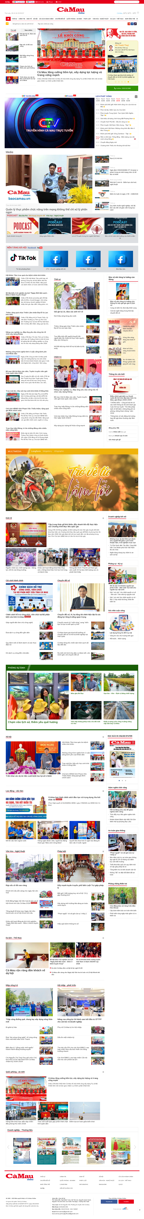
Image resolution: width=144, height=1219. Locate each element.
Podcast (12, 215)
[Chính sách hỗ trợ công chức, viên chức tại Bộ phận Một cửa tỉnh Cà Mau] (29, 597)
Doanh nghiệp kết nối (117, 516)
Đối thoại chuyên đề (37, 216)
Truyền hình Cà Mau (88, 269)
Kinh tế (29, 19)
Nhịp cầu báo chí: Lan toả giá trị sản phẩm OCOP (55, 237)
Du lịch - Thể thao (116, 19)
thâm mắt (117, 432)
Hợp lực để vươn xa (78, 236)
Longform (36, 451)
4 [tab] (125, 81)
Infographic (59, 451)
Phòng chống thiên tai (117, 883)
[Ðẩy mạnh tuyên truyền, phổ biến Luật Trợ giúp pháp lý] (80, 868)
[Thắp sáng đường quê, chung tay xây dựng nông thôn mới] (29, 1002)
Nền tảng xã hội (17, 247)
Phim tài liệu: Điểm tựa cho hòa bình (112, 110)
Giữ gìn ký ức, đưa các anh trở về (23, 24)
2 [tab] (118, 81)
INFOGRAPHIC (83, 1184)
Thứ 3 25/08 (103, 100)
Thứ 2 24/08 (98, 100)
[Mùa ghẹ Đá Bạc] (86, 682)
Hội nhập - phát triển (66, 985)
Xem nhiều (28, 30)
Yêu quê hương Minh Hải (120, 269)
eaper (50, 2)
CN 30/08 (128, 100)
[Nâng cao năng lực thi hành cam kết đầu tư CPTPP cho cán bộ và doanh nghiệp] (80, 1002)
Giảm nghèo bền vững (117, 787)
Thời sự (14, 19)
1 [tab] (115, 81)
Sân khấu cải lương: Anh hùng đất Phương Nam (116, 118)
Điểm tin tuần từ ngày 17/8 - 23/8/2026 (124, 194)
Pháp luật (87, 19)
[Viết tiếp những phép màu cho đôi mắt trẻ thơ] (86, 710)
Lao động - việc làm (14, 791)
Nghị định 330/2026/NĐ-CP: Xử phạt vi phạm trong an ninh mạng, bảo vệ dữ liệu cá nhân (124, 172)
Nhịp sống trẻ (130, 19)
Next (103, 42)
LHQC (60, 2)
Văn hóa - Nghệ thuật (101, 19)
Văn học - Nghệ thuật (55, 216)
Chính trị (22, 19)
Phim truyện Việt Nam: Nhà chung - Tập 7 (115, 125)
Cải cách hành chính (46, 19)
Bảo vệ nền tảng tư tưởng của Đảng (122, 278)
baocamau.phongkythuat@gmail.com (65, 1214)
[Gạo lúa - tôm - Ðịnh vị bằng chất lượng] (119, 682)
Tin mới (13, 30)
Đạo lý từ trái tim (116, 158)
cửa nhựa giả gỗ (114, 440)
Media (9, 152)
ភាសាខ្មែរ (7, 2)
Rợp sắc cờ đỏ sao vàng (45, 24)
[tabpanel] (22, 228)
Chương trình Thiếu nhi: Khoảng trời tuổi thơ (115, 145)
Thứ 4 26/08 (108, 100)
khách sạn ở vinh (121, 436)
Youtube (126, 1201)
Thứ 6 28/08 (118, 100)
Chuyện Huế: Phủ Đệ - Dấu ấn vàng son (114, 122)
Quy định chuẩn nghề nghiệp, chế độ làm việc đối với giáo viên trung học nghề (122, 208)
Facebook (109, 1201)
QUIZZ (121, 1184)
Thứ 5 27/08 (113, 100)
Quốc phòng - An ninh (74, 19)
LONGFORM (63, 1184)
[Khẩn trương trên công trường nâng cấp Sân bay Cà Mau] (119, 710)
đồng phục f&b (114, 428)
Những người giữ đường (15, 236)
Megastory (47, 451)
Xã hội (35, 19)
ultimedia (40, 2)
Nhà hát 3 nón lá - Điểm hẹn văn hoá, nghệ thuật (123, 183)
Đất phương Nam (23, 269)
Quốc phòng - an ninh (15, 1072)
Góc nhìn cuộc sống (116, 610)
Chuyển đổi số (60, 19)
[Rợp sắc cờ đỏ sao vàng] (29, 868)
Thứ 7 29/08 (123, 100)
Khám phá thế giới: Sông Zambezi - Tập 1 (115, 134)
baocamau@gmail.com (64, 1211)
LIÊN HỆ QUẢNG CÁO (66, 1188)
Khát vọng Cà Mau (116, 180)
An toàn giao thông (116, 830)
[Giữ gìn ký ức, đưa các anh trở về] (77, 295)
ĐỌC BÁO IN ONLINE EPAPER (120, 736)
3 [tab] (122, 81)
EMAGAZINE (102, 1184)
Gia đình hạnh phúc (111, 236)
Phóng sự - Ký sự (115, 563)
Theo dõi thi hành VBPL (13, 205)
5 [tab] (128, 81)
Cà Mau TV (56, 269)
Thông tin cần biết (117, 374)
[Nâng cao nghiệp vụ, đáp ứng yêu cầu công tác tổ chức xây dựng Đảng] (78, 373)
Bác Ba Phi (23, 216)
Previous (38, 42)
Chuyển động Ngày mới (108, 142)
